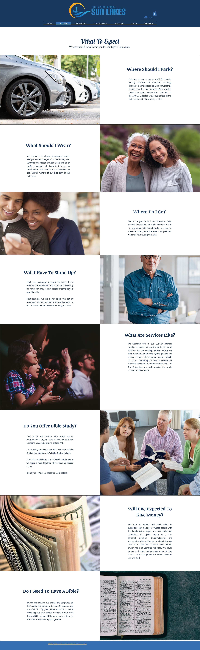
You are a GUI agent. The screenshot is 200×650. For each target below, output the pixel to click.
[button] (155, 13)
